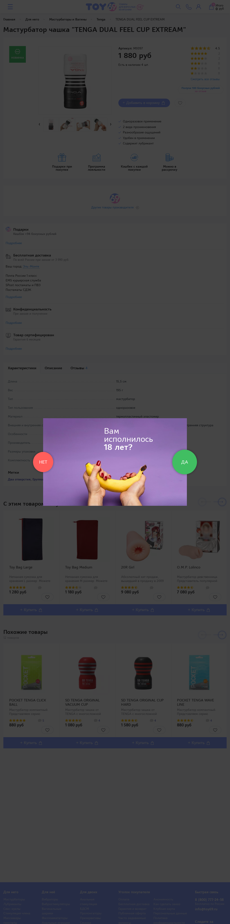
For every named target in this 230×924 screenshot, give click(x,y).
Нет (43, 462)
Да (184, 462)
